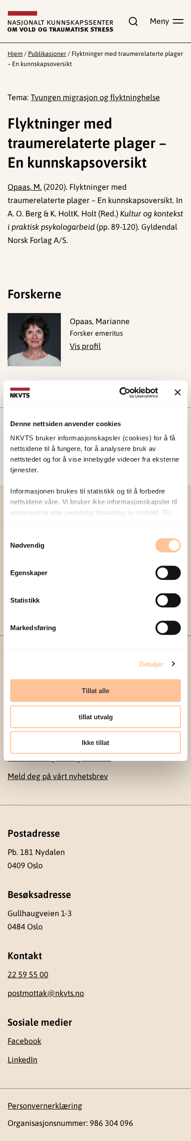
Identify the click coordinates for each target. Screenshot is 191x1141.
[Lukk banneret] (178, 392)
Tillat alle (95, 690)
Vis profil (85, 346)
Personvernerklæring (45, 1105)
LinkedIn (22, 1059)
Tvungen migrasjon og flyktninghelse (95, 97)
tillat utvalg (96, 716)
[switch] (168, 573)
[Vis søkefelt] (131, 21)
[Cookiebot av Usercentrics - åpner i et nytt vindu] (120, 392)
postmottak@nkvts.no (46, 993)
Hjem (15, 53)
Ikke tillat (95, 742)
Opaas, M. (25, 187)
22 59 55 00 (28, 974)
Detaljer (151, 663)
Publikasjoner (47, 53)
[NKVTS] (60, 21)
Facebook (24, 1041)
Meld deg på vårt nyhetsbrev (58, 776)
